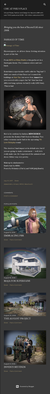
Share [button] (17, 181)
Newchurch (29, 184)
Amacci (16, 184)
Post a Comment (11, 196)
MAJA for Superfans (17, 280)
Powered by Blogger (27, 386)
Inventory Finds (14, 366)
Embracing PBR (14, 235)
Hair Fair (17, 77)
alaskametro (8, 184)
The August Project (17, 318)
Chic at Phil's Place (15, 8)
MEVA (21, 184)
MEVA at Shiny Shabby (18, 60)
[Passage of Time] (11, 45)
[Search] (44, 3)
